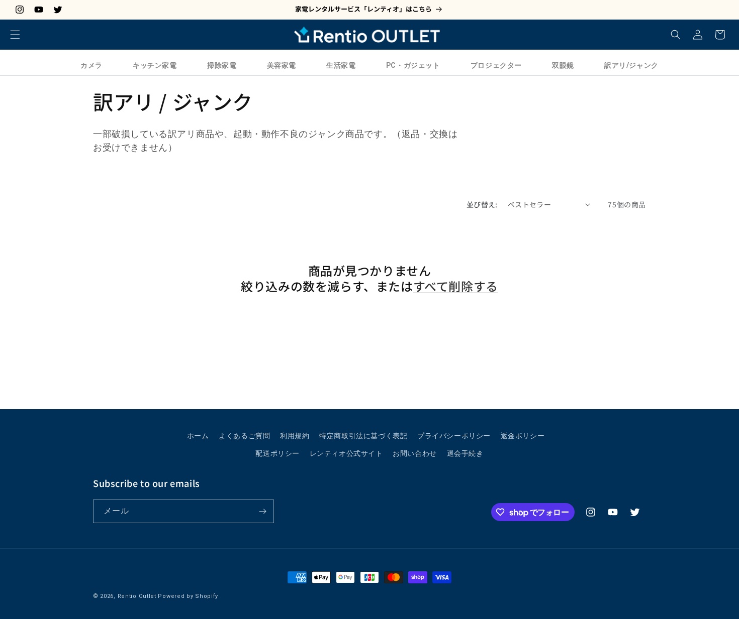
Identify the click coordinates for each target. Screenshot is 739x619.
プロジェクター (496, 65)
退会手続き (465, 453)
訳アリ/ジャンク (631, 65)
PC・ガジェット (413, 65)
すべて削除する (455, 286)
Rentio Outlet (137, 596)
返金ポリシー (523, 436)
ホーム (198, 436)
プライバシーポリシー (454, 436)
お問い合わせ (415, 453)
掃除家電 (221, 65)
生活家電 (340, 65)
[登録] (262, 511)
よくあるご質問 (244, 436)
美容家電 (281, 65)
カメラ (91, 65)
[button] (15, 35)
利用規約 (294, 436)
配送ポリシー (277, 453)
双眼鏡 (563, 65)
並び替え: (482, 204)
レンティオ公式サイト (346, 453)
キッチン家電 (155, 65)
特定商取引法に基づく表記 (363, 436)
